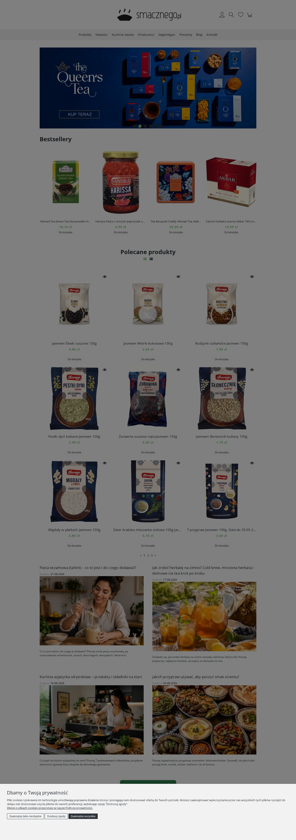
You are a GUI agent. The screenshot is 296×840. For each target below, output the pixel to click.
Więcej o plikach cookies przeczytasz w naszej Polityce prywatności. (50, 808)
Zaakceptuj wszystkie (83, 816)
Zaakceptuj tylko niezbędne (25, 816)
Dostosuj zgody (56, 816)
